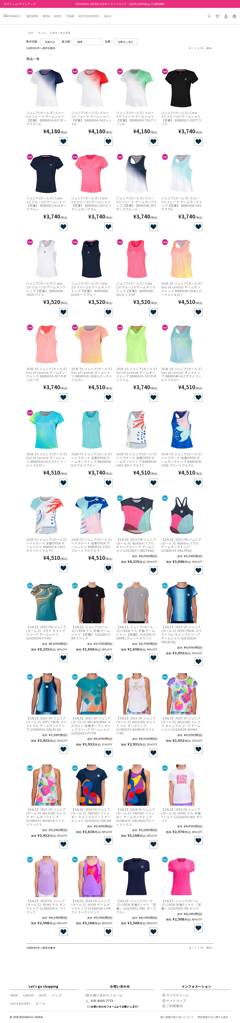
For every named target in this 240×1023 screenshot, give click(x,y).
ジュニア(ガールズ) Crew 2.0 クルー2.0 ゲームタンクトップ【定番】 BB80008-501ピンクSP (136, 289)
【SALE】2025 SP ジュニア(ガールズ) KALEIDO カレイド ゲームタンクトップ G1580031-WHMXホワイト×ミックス (46, 817)
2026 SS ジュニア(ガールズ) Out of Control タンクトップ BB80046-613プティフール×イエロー (181, 374)
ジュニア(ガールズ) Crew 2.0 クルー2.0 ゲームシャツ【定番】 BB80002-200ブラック (181, 118)
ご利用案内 (174, 1006)
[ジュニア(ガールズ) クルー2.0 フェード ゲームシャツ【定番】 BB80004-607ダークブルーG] (47, 88)
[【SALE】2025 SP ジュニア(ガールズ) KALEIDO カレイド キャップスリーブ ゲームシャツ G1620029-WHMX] (181, 694)
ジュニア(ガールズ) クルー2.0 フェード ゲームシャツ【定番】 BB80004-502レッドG (91, 118)
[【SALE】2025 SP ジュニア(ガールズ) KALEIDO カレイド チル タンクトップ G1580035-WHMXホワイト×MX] (137, 694)
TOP (31, 33)
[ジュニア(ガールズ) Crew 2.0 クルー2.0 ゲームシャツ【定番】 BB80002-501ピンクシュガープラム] (91, 173)
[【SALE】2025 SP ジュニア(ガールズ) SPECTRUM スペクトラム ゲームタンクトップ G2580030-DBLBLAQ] (47, 694)
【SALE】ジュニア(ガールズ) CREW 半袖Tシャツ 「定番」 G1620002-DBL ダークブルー (136, 906)
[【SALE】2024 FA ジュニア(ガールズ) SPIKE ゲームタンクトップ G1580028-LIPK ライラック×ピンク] (91, 876)
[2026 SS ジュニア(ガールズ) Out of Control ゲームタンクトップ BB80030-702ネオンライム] (137, 344)
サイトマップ (176, 1000)
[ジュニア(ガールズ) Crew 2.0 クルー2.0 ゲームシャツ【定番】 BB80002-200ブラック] (181, 88)
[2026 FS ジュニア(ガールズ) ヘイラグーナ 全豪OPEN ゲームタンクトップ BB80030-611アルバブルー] (91, 429)
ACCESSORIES (89, 16)
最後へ (209, 48)
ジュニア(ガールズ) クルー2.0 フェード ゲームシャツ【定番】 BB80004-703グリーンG (136, 118)
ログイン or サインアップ (20, 4)
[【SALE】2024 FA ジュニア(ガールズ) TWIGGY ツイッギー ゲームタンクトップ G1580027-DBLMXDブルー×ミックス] (137, 785)
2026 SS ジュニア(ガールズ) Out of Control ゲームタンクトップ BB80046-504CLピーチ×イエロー (181, 289)
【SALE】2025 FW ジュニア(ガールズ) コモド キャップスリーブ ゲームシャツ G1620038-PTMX (46, 632)
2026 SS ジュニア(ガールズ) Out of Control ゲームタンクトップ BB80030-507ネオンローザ (46, 374)
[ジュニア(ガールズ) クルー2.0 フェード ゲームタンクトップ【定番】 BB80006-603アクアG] (181, 173)
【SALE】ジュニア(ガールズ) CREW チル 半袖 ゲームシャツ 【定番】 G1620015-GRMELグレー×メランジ (136, 632)
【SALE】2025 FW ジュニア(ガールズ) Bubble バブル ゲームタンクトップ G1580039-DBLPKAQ (181, 545)
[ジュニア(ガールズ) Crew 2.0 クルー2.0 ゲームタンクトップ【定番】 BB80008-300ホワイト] (47, 259)
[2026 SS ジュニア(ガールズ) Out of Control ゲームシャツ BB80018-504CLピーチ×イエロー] (91, 344)
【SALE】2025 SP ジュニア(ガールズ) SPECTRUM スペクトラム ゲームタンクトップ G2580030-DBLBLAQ (46, 724)
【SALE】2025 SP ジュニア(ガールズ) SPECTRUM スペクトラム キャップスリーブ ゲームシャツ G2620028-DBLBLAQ (181, 634)
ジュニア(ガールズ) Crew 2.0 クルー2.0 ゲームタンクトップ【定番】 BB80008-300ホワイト (46, 289)
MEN (46, 16)
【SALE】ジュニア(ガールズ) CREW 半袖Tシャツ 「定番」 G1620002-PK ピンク (181, 905)
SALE (108, 16)
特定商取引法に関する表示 (212, 1017)
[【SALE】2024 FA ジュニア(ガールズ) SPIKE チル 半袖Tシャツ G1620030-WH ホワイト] (181, 785)
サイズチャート (177, 995)
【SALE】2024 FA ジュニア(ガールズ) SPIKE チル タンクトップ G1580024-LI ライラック (46, 906)
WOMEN (32, 16)
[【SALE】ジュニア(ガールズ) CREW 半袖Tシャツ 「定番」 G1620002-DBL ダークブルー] (137, 876)
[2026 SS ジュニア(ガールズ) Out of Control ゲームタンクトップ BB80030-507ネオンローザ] (47, 344)
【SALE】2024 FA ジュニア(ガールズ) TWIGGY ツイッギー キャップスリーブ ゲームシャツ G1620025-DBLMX (91, 815)
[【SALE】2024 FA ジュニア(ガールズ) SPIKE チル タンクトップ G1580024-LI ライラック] (47, 876)
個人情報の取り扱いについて (177, 1017)
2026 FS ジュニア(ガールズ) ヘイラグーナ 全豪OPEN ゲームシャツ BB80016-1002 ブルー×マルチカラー (91, 545)
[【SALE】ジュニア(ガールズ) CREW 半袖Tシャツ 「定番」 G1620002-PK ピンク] (181, 876)
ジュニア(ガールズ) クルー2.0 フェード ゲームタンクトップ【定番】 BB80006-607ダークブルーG (136, 204)
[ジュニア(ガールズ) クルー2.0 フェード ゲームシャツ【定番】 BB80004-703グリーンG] (137, 88)
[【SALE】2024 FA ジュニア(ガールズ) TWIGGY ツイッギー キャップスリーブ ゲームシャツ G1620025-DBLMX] (91, 785)
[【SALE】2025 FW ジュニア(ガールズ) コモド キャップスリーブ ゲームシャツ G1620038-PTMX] (47, 602)
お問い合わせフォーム (106, 995)
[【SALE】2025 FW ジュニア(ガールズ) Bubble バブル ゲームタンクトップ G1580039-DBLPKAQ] (181, 515)
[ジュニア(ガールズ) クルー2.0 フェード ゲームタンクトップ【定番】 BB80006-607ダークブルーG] (137, 173)
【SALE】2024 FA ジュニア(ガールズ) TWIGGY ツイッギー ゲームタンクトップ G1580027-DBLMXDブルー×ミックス (135, 817)
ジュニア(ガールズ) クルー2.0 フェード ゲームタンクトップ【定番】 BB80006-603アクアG (181, 204)
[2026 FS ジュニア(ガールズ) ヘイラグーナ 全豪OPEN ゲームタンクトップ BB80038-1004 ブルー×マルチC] (181, 429)
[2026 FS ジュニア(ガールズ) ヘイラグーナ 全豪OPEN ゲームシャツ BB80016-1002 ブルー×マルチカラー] (91, 515)
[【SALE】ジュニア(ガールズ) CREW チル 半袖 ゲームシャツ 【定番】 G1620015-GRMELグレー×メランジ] (137, 602)
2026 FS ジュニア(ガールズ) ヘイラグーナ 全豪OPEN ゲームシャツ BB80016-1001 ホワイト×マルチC (46, 545)
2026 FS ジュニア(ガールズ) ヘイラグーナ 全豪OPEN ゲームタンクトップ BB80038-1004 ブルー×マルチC (181, 459)
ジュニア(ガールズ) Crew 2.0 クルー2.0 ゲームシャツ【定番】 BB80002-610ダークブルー (46, 204)
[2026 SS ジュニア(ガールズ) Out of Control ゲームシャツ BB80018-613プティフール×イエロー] (47, 429)
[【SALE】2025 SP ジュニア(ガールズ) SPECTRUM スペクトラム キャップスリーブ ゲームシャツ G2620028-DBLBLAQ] (181, 602)
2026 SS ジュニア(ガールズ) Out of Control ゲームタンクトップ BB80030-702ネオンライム (136, 374)
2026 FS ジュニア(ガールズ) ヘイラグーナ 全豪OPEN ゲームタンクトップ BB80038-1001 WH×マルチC (136, 459)
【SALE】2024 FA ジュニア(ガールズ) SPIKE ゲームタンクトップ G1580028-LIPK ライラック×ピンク (91, 906)
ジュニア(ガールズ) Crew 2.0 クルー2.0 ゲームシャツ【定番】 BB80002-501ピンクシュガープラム (91, 204)
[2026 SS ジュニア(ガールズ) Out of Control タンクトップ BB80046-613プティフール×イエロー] (181, 344)
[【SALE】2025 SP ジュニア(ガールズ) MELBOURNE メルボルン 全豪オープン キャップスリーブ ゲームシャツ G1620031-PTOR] (91, 694)
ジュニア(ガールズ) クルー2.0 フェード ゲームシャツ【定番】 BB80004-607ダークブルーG (46, 118)
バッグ (57, 995)
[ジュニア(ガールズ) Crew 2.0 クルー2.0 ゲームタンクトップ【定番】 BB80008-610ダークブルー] (91, 259)
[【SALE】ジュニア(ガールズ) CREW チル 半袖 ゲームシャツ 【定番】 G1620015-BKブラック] (91, 602)
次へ (202, 48)
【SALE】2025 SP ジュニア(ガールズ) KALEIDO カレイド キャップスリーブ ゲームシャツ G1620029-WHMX (181, 724)
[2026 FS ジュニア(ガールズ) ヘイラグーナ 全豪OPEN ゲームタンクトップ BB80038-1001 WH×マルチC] (137, 429)
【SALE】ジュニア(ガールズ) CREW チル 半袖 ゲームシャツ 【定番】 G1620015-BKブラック (91, 632)
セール (41, 1003)
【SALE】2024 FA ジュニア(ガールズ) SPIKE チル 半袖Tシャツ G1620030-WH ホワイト (181, 815)
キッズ (42, 33)
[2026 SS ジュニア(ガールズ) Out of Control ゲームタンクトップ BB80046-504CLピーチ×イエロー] (181, 259)
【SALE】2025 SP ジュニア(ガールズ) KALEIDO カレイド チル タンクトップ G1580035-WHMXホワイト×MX (136, 725)
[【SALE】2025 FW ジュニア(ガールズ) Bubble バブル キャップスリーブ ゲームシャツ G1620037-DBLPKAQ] (137, 515)
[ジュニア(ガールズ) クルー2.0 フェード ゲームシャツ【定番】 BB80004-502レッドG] (91, 88)
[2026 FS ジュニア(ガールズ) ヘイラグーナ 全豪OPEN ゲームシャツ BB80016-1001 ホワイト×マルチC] (47, 515)
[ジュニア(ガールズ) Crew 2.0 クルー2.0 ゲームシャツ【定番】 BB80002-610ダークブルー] (47, 173)
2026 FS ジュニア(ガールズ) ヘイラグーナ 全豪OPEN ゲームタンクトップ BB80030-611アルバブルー (91, 459)
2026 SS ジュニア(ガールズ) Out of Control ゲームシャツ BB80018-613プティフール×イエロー (46, 459)
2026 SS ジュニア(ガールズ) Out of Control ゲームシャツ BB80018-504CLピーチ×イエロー (91, 374)
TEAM (70, 16)
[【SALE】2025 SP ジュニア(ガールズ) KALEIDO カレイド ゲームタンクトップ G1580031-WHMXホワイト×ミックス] (47, 785)
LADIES (28, 995)
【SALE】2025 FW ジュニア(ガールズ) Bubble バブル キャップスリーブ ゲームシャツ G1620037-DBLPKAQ (136, 545)
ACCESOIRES (20, 1003)
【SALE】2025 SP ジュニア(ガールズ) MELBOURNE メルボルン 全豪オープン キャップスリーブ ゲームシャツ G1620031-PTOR (91, 725)
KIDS (57, 16)
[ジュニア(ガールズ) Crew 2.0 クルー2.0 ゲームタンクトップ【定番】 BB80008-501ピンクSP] (137, 259)
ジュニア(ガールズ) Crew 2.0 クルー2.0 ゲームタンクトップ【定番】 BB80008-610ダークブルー (91, 289)
